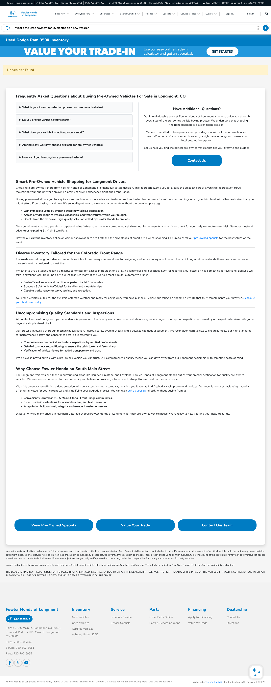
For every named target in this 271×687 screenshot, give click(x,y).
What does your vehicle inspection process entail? (53, 132)
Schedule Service (121, 617)
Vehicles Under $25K (85, 634)
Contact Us (196, 160)
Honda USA (165, 681)
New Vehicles (80, 617)
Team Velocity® (213, 682)
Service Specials (120, 623)
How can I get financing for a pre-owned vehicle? (52, 157)
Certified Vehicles (82, 629)
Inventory (81, 609)
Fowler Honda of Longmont (21, 681)
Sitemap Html (87, 681)
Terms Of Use (61, 681)
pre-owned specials (206, 238)
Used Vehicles (80, 623)
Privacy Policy (44, 681)
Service (118, 609)
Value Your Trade (135, 525)
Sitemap (74, 681)
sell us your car (137, 391)
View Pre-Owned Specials (53, 525)
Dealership (237, 609)
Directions (233, 623)
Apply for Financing (200, 617)
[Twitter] (18, 663)
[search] (266, 14)
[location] (110, 3)
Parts (154, 609)
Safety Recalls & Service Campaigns (128, 681)
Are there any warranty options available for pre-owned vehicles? (62, 145)
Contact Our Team (217, 525)
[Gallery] (135, 51)
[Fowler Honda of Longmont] (24, 14)
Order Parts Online (161, 617)
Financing (197, 609)
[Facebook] (10, 663)
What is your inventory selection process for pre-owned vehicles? (62, 107)
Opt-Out (153, 681)
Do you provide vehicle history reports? (46, 120)
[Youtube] (26, 663)
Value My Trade (197, 623)
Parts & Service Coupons (164, 623)
